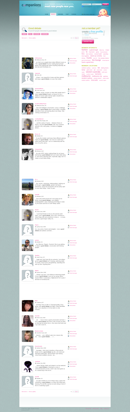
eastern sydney (86, 80)
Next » (76, 38)
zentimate (37, 361)
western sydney (87, 78)
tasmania (98, 74)
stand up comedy (96, 56)
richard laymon (105, 60)
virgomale (37, 73)
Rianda (37, 209)
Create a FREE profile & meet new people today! (93, 33)
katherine (94, 68)
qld (94, 70)
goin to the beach (86, 60)
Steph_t (37, 225)
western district (97, 78)
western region (102, 80)
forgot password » (105, 6)
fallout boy (101, 50)
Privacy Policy (96, 408)
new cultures (89, 54)
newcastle (94, 80)
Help (101, 408)
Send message (73, 60)
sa (99, 68)
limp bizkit (92, 52)
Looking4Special (39, 118)
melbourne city (97, 76)
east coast (99, 70)
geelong (105, 76)
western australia (93, 72)
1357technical (38, 58)
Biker (36, 300)
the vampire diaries (103, 58)
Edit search (24, 38)
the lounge (96, 60)
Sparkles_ (37, 255)
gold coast (89, 70)
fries (83, 54)
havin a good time (88, 62)
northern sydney (86, 68)
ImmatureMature (39, 88)
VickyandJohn (38, 149)
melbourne (86, 76)
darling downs (105, 68)
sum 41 (95, 58)
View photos (72, 62)
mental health (98, 54)
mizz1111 (37, 315)
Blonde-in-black (39, 331)
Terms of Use (88, 408)
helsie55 (37, 194)
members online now (88, 14)
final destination (103, 52)
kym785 (37, 376)
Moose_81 (37, 134)
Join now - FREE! (88, 41)
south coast (106, 78)
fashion (85, 50)
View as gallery (32, 38)
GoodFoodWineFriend (40, 103)
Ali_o (36, 179)
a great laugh (93, 50)
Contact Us (106, 408)
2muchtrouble (38, 346)
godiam (37, 240)
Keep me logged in (88, 6)
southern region (90, 74)
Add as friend (73, 58)
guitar (97, 52)
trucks (89, 58)
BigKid (36, 270)
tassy (83, 70)
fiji (86, 52)
